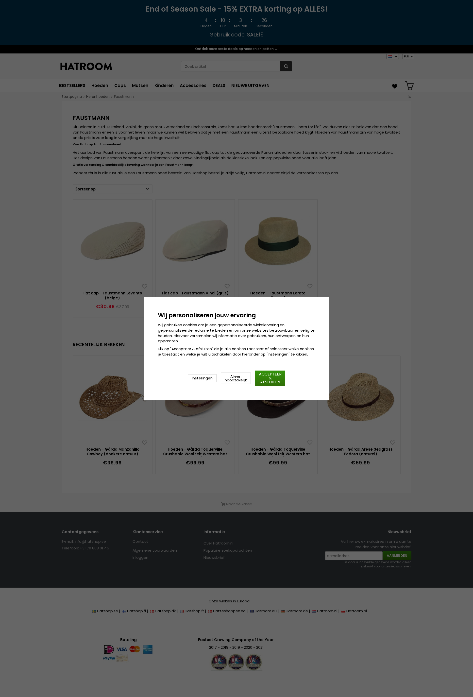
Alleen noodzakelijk (236, 378)
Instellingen (202, 378)
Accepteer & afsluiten (270, 378)
